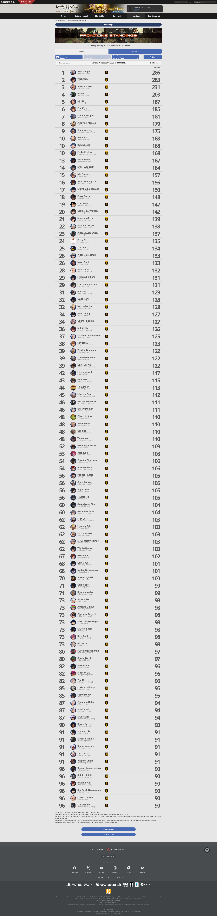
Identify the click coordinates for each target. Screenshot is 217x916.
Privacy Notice (111, 877)
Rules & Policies (102, 877)
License (94, 877)
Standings (61, 20)
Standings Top (108, 829)
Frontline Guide (108, 834)
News (89, 872)
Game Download (108, 856)
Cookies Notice (121, 877)
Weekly (82, 51)
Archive (152, 57)
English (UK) (200, 2)
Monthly (135, 51)
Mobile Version (109, 844)
